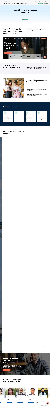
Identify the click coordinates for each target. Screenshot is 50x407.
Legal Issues (13, 3)
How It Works (26, 3)
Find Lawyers (25, 19)
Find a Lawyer (40, 3)
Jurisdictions (17, 3)
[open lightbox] (25, 48)
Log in (46, 1)
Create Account (41, 1)
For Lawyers (35, 1)
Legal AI (4, 3)
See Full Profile (5, 402)
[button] (8, 3)
